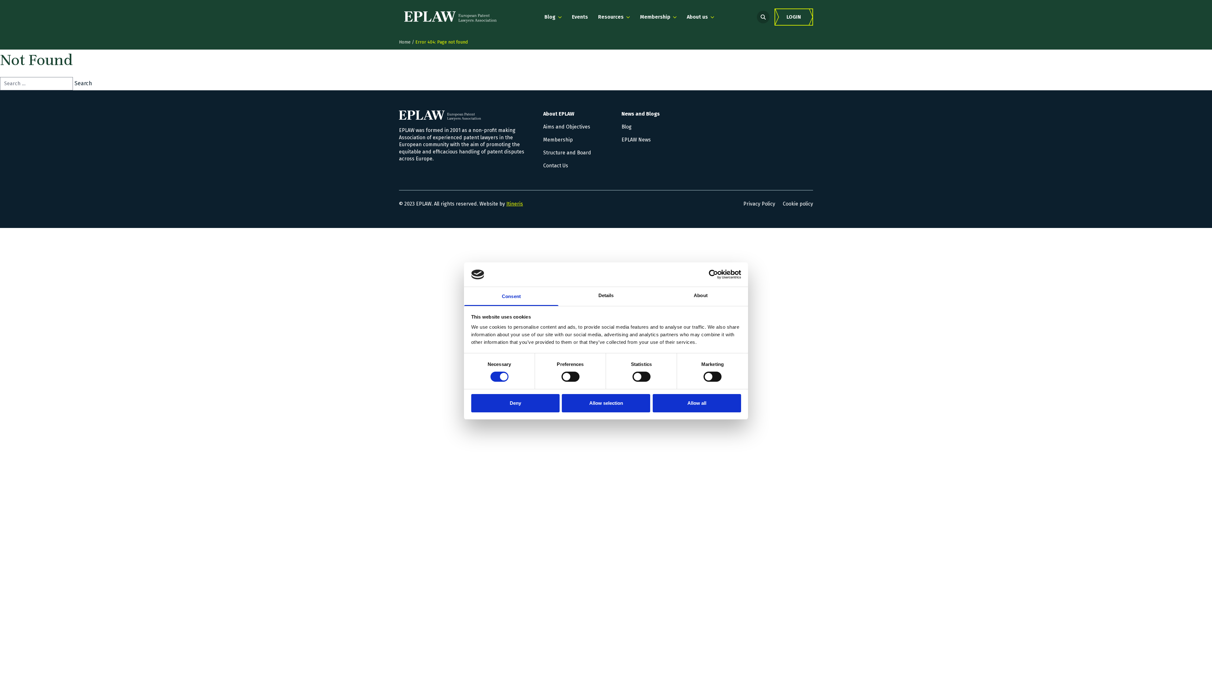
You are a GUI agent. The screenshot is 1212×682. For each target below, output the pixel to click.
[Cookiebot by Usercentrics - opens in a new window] (713, 274)
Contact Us (555, 166)
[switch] (570, 377)
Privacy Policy (759, 204)
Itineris (514, 204)
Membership (558, 140)
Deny (515, 403)
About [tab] (701, 295)
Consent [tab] (511, 296)
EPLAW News (636, 140)
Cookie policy (798, 204)
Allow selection (606, 403)
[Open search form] (763, 17)
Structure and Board (567, 153)
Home (405, 42)
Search (83, 83)
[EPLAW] (450, 17)
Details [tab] (606, 295)
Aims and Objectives (566, 127)
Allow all (696, 403)
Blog (626, 127)
